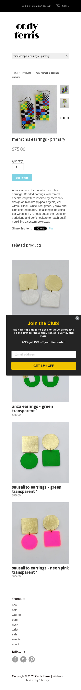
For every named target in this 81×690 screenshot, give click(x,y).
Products (26, 73)
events (16, 639)
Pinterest (32, 659)
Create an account (41, 6)
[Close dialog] (77, 318)
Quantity (17, 161)
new (14, 605)
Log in (25, 6)
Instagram (23, 659)
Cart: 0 (65, 6)
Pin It (52, 228)
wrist (15, 629)
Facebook (15, 659)
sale (14, 634)
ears (15, 619)
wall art (16, 614)
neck (15, 624)
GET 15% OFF (43, 365)
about (15, 644)
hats (14, 609)
